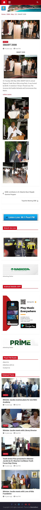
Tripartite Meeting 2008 (29, 201)
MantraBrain (34, 507)
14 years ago (8, 405)
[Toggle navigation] (9, 2)
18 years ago (8, 48)
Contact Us (6, 368)
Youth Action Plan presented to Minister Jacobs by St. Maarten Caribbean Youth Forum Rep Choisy (18, 461)
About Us (6, 362)
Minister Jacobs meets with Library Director (20, 430)
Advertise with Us (8, 365)
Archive (5, 42)
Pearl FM (17, 48)
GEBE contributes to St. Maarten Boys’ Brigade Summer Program (19, 193)
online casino (7, 94)
